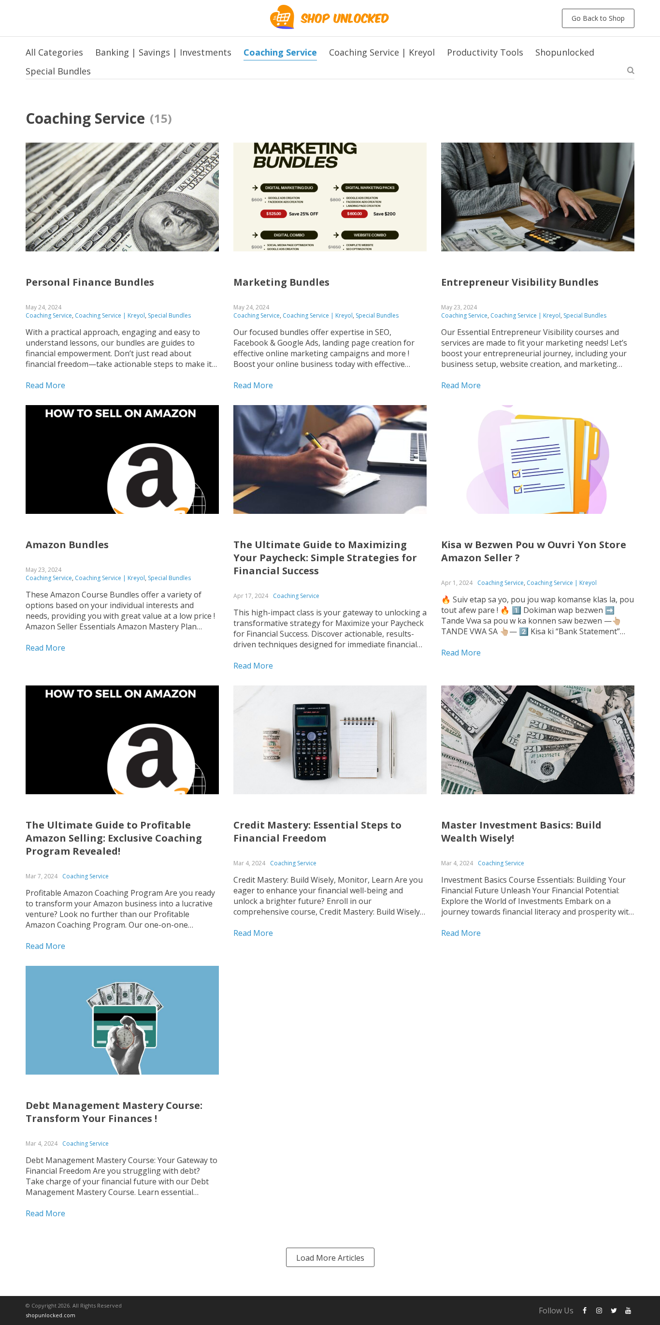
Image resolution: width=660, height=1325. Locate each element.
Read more (45, 385)
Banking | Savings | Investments (163, 52)
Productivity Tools (485, 52)
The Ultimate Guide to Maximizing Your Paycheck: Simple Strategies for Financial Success (325, 557)
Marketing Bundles (281, 282)
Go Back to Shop (598, 18)
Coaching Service (280, 52)
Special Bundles (58, 71)
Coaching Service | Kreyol (382, 52)
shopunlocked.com (50, 1315)
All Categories (54, 52)
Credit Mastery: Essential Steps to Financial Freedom (317, 831)
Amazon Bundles (67, 544)
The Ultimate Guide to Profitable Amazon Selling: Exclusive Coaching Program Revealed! (114, 838)
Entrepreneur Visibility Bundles (520, 282)
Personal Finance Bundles (90, 282)
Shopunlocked (564, 52)
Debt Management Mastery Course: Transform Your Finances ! (114, 1112)
